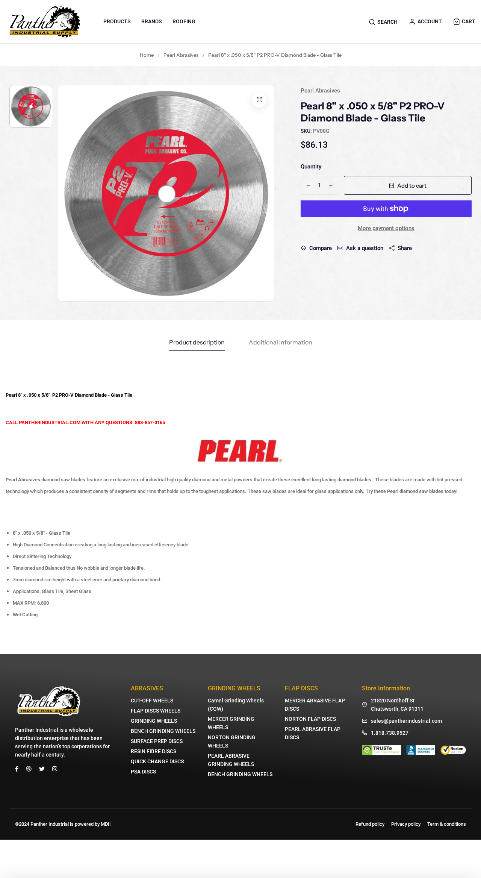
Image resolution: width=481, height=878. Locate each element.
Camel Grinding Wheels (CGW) (236, 705)
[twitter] (42, 768)
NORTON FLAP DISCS (310, 719)
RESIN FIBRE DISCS (153, 751)
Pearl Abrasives (180, 55)
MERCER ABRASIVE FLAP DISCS (315, 705)
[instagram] (54, 768)
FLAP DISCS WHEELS (155, 711)
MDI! (105, 824)
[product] (259, 100)
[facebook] (16, 768)
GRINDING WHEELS (154, 721)
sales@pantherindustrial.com (406, 721)
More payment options (386, 228)
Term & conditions (446, 824)
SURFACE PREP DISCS (157, 741)
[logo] (45, 21)
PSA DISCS (143, 772)
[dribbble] (29, 768)
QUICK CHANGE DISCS (157, 761)
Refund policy (369, 824)
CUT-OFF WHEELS (152, 701)
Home (147, 55)
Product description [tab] (197, 342)
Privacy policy (405, 824)
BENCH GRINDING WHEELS (163, 731)
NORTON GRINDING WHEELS (232, 741)
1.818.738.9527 (389, 733)
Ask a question (364, 248)
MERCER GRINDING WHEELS (231, 723)
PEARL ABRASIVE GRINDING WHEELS (231, 760)
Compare (320, 248)
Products (117, 21)
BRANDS (151, 21)
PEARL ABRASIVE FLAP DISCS (312, 733)
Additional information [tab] (280, 342)
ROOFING (183, 21)
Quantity (311, 166)
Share (405, 248)
